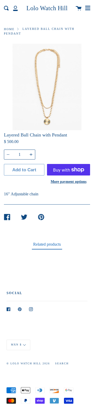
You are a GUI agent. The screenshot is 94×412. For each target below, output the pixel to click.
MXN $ (16, 344)
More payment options (68, 181)
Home (9, 29)
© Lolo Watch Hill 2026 (28, 363)
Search (62, 363)
